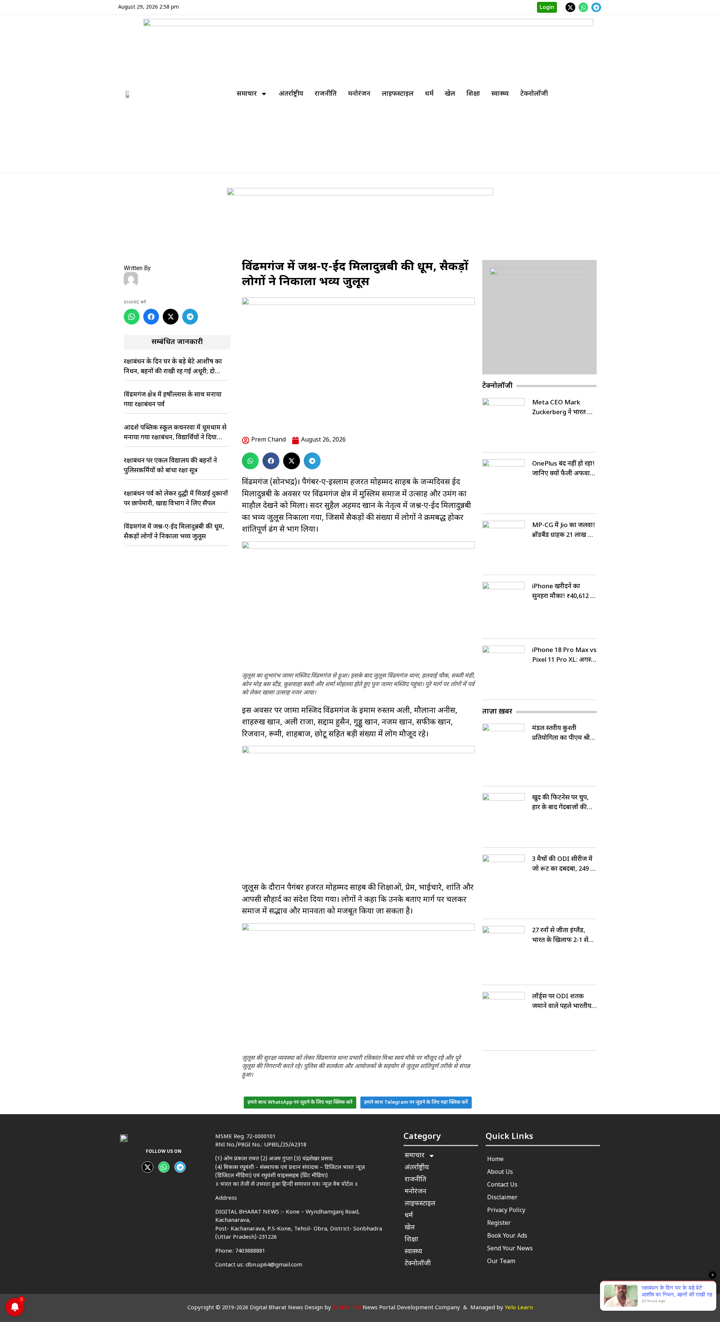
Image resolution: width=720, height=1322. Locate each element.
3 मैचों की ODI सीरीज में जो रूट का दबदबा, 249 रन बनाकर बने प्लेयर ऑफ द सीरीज (564, 864)
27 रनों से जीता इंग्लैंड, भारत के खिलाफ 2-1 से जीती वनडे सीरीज (560, 936)
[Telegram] (596, 7)
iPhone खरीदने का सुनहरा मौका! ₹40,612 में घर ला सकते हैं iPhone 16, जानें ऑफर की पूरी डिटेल (563, 592)
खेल (450, 94)
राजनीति (326, 94)
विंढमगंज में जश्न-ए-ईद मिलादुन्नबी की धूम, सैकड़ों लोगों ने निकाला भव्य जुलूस (174, 532)
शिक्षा (473, 94)
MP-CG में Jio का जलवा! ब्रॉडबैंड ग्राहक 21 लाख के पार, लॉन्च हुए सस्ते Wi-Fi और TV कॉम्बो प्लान (563, 530)
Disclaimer (502, 1198)
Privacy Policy (506, 1211)
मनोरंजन (359, 94)
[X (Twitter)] (170, 316)
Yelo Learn (519, 1307)
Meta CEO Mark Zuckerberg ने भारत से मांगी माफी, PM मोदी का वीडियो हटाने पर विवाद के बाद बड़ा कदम (563, 408)
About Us (500, 1172)
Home (495, 1160)
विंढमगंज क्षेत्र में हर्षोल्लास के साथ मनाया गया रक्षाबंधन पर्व (173, 400)
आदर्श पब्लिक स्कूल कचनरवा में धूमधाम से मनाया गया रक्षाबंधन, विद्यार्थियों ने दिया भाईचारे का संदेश (175, 433)
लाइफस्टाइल (398, 94)
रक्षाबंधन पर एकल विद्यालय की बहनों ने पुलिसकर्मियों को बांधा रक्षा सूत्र (170, 466)
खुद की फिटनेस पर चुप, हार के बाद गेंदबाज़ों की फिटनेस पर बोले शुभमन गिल (560, 803)
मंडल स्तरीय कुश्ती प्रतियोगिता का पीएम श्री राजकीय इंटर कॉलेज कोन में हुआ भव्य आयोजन (563, 733)
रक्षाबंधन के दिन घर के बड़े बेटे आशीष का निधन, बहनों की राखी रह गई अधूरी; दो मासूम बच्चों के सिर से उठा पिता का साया (173, 367)
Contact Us (502, 1185)
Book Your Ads (507, 1236)
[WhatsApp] (132, 316)
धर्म (429, 94)
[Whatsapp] (583, 7)
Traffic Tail (347, 1307)
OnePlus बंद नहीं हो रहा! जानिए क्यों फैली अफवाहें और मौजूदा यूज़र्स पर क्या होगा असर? (563, 469)
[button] (250, 460)
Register (499, 1223)
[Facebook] (151, 316)
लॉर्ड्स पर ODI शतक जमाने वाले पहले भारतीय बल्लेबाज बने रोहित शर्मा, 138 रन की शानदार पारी (562, 1002)
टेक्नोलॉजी (534, 94)
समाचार (247, 94)
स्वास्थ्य (500, 94)
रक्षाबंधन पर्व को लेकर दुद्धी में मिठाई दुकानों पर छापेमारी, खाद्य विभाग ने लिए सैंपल (176, 499)
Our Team (501, 1262)
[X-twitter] (570, 7)
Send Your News (510, 1249)
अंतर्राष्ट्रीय (291, 94)
